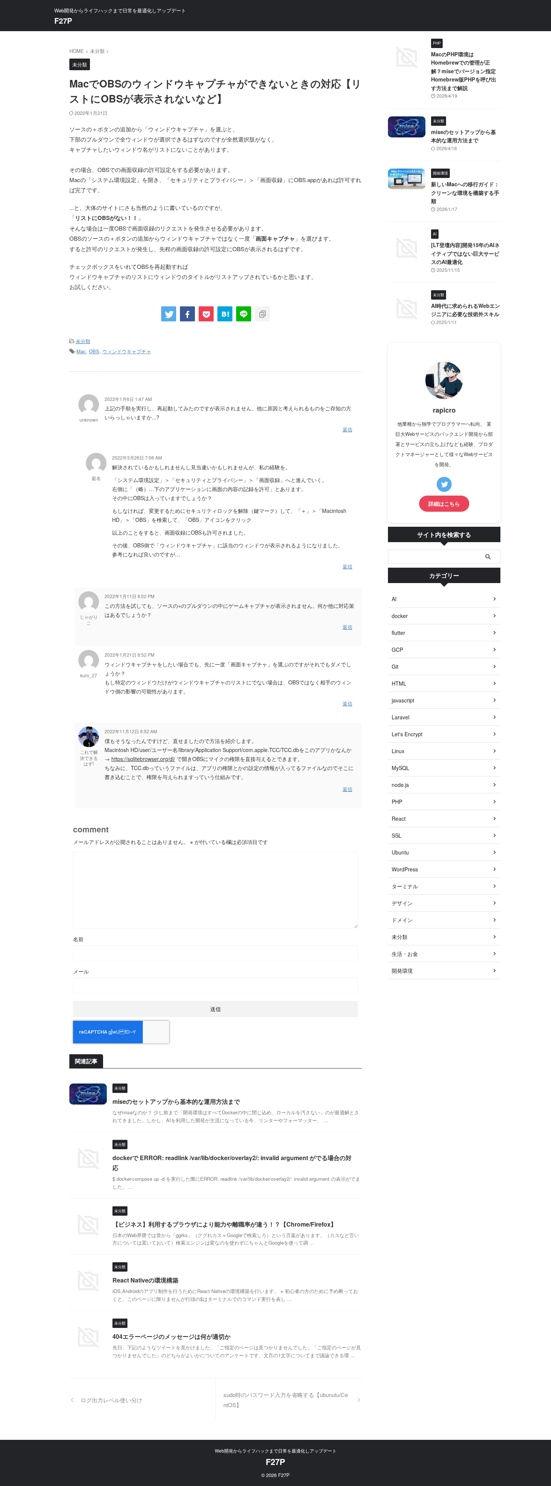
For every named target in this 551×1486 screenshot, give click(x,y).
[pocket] (206, 313)
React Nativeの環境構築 (145, 1280)
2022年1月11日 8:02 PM (129, 596)
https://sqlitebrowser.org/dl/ (143, 759)
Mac (81, 351)
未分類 (83, 341)
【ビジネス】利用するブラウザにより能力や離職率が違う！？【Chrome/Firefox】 (224, 1224)
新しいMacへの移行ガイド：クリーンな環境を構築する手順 (465, 192)
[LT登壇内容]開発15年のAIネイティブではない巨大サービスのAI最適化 (465, 253)
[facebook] (187, 313)
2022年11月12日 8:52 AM (131, 731)
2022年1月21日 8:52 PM (129, 654)
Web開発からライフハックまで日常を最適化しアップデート (276, 1450)
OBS (94, 351)
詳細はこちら (444, 503)
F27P (63, 20)
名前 (78, 939)
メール (81, 971)
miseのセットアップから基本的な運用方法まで (176, 1101)
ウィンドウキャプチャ (126, 351)
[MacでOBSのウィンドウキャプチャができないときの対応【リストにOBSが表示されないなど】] (224, 313)
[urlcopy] (262, 313)
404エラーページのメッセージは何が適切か (171, 1336)
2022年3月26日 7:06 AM (137, 457)
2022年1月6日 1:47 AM (128, 399)
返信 (347, 429)
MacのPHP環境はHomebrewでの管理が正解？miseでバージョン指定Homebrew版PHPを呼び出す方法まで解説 (463, 71)
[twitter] (168, 313)
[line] (243, 313)
